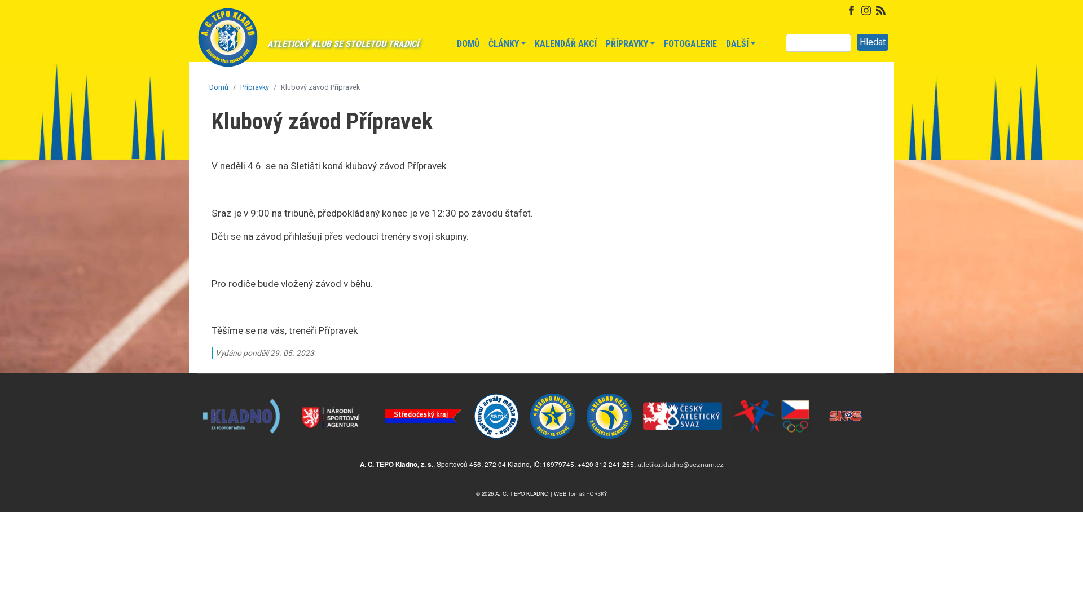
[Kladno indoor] (553, 393)
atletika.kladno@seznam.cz (680, 465)
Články (503, 43)
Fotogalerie (690, 43)
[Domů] (227, 43)
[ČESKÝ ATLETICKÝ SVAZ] (682, 393)
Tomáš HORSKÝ (587, 494)
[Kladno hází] (609, 393)
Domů (468, 43)
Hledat (873, 42)
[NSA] (333, 393)
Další (737, 43)
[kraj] (423, 393)
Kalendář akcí (566, 43)
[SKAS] (846, 393)
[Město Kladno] (242, 393)
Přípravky (627, 43)
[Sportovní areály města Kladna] (496, 393)
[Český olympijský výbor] (773, 393)
